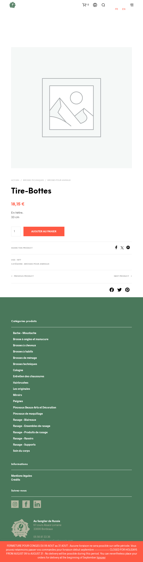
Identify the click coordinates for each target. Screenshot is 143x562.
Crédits (15, 479)
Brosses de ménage (25, 357)
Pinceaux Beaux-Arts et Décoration (34, 407)
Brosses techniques (33, 180)
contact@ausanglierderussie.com (53, 540)
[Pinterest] (129, 248)
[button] (85, 5)
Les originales (21, 388)
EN (123, 8)
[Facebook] (117, 248)
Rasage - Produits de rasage (30, 432)
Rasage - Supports (24, 444)
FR (116, 8)
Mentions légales (21, 475)
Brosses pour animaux (59, 180)
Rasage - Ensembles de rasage (31, 425)
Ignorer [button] (101, 557)
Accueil (15, 180)
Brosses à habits (23, 351)
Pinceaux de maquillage (28, 413)
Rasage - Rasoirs (23, 438)
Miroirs (17, 394)
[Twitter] (123, 248)
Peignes (18, 401)
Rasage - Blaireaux (24, 419)
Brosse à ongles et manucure (30, 339)
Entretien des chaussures (28, 376)
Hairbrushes (20, 382)
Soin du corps (21, 450)
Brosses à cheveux (24, 345)
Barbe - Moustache (24, 333)
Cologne (18, 370)
